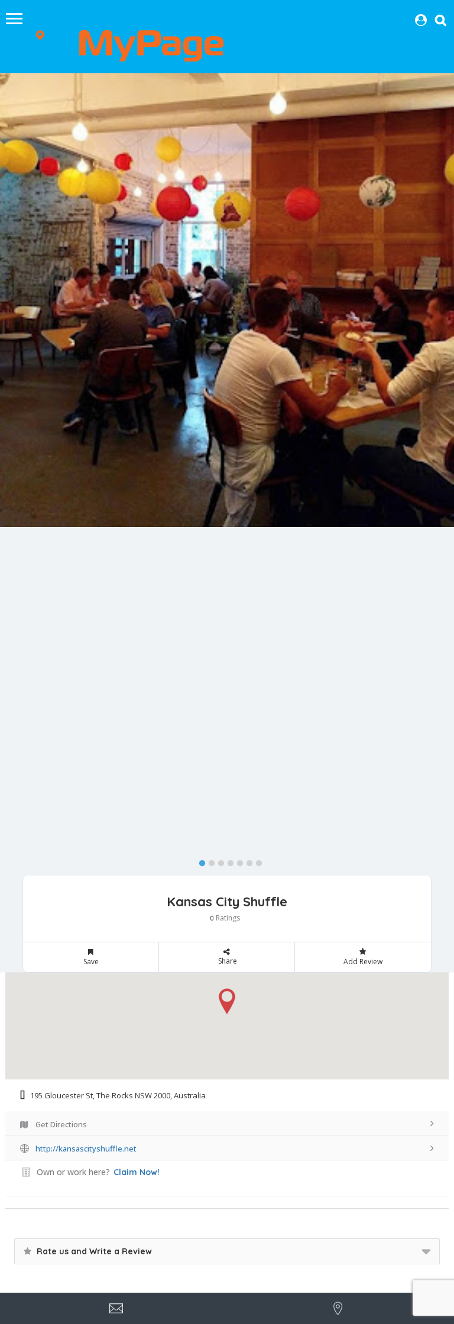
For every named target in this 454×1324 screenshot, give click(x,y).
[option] (227, 300)
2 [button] (209, 861)
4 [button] (228, 861)
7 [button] (256, 861)
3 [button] (218, 861)
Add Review (362, 962)
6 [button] (246, 861)
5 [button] (237, 861)
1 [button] (199, 861)
